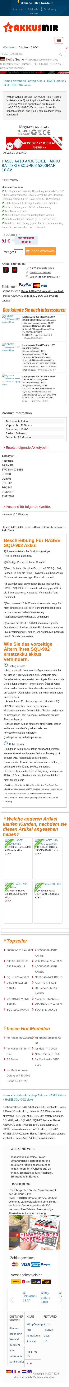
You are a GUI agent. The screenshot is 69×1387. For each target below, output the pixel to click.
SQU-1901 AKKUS (18, 1009)
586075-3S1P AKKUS (20, 950)
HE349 (4, 68)
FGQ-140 (7, 487)
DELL (46, 1335)
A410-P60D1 (9, 456)
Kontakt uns (33, 1335)
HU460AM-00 (50, 59)
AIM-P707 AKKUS (45, 982)
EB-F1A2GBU (56, 64)
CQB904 (6, 474)
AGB (11, 1350)
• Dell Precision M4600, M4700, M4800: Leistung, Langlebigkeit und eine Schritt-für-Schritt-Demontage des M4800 (33, 791)
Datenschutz (16, 1361)
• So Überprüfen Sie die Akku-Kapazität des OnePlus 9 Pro (31, 785)
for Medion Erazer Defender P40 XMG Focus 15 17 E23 (18, 1075)
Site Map (31, 1341)
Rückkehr (33, 9)
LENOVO (48, 1330)
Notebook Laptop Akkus (29, 81)
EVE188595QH (16, 68)
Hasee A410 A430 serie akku (19, 295)
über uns (18, 9)
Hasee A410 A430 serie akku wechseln (42, 291)
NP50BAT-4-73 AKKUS (48, 977)
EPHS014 (14, 180)
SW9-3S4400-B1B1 (12, 469)
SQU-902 (43, 295)
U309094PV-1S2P (10, 64)
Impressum (16, 1356)
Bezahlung (50, 9)
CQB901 (6, 478)
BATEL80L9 (36, 59)
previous (11, 1300)
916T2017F (8, 492)
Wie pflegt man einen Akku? (45, 276)
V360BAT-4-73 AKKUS (48, 961)
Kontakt (47, 2)
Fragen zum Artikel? (40, 272)
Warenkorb (9, 47)
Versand (34, 13)
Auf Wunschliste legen (42, 268)
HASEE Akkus (55, 81)
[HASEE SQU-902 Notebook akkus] (34, 127)
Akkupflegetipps (33, 1324)
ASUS (47, 1324)
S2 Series (12, 1059)
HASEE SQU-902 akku (17, 85)
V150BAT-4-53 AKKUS (48, 1004)
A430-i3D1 (7, 465)
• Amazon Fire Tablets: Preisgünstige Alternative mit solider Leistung (31, 799)
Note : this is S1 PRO (47, 1053)
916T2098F (8, 496)
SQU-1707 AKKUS (18, 977)
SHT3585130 (41, 64)
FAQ (28, 1330)
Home (6, 81)
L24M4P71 (27, 64)
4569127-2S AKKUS (47, 998)
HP (45, 1341)
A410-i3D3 (7, 460)
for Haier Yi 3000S (46, 1048)
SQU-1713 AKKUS (46, 1009)
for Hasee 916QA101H (20, 1037)
